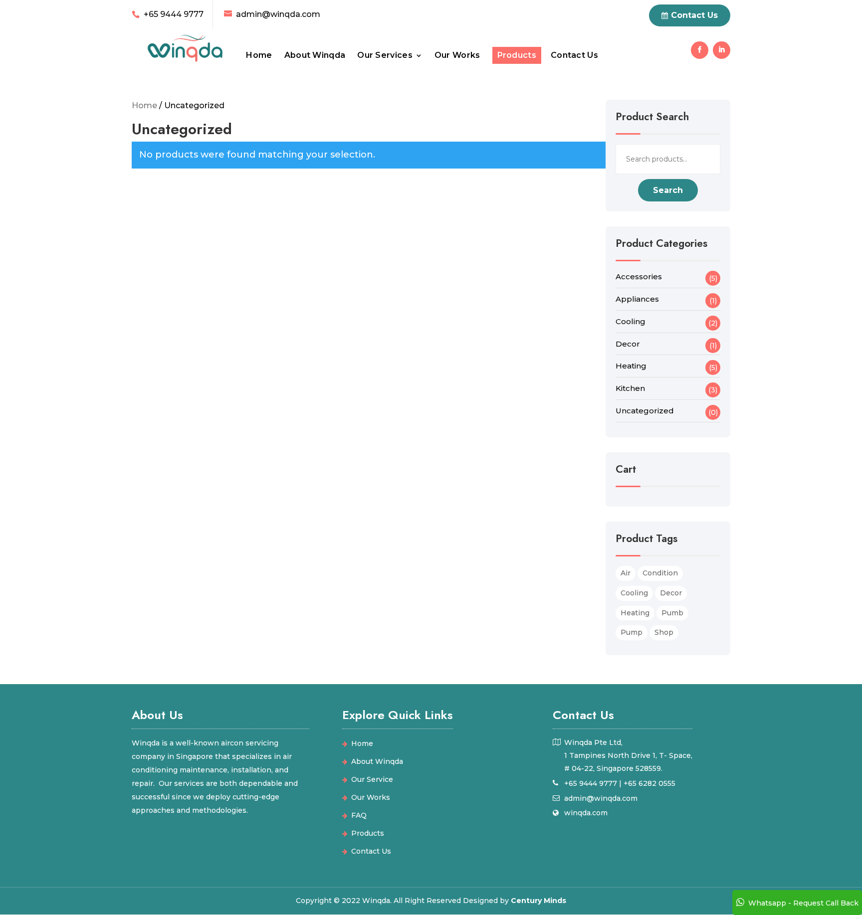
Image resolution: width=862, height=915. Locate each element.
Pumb (672, 612)
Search (668, 190)
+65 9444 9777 (174, 14)
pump (632, 632)
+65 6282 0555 (649, 783)
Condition (660, 572)
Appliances (637, 299)
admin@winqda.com (601, 798)
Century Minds (538, 900)
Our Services (385, 56)
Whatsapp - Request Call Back (803, 903)
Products (516, 56)
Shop (663, 632)
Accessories (639, 276)
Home (259, 56)
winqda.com (586, 812)
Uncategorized (645, 410)
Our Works (457, 56)
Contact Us (574, 56)
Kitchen (630, 388)
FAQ (359, 815)
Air (626, 572)
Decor (628, 344)
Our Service (372, 779)
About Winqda (315, 56)
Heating (631, 365)
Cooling (631, 321)
